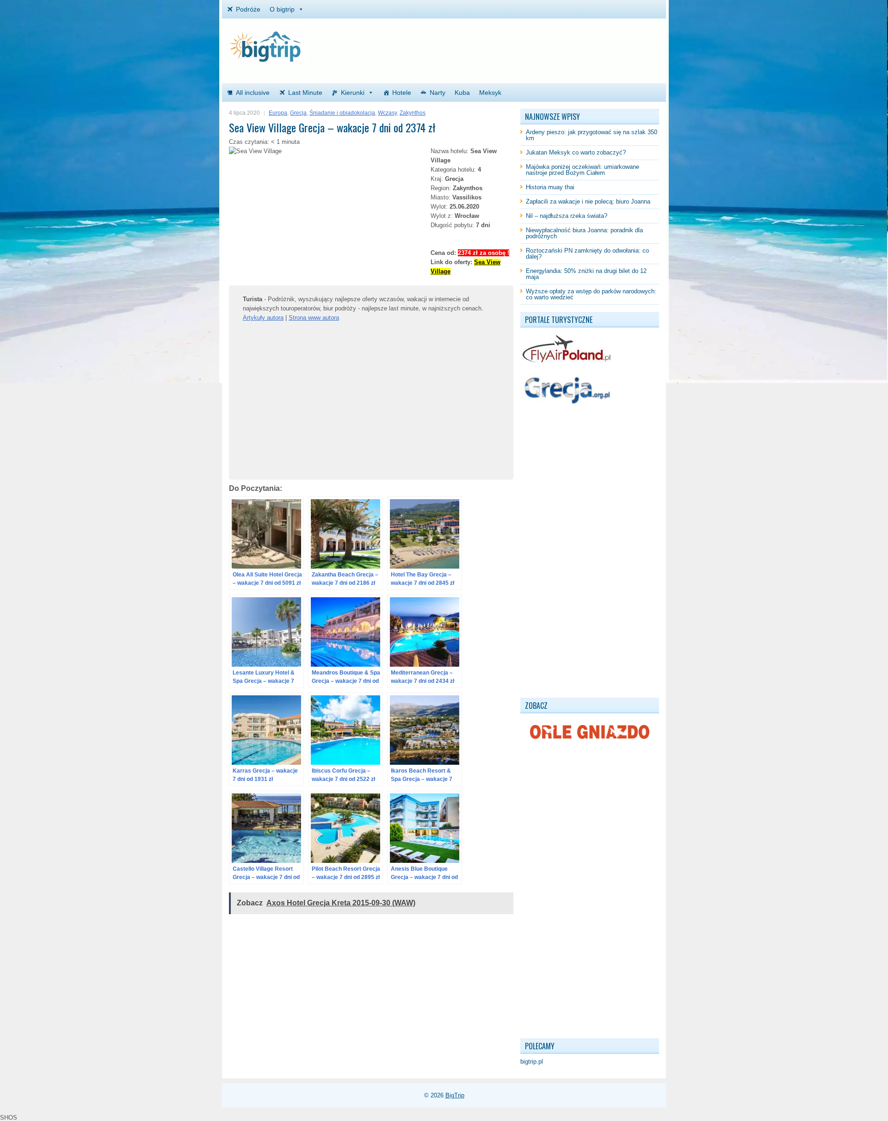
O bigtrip (282, 9)
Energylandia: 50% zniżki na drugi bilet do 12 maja (586, 273)
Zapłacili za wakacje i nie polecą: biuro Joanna (588, 201)
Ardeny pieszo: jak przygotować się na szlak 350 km (591, 135)
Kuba (462, 92)
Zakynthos (413, 113)
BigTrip (454, 1095)
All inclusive (253, 92)
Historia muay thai (550, 187)
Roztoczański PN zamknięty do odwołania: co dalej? (587, 253)
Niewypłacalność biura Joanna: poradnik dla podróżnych (584, 233)
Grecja (298, 113)
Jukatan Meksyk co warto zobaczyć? (576, 152)
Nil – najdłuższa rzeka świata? (566, 215)
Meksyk (490, 92)
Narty (437, 92)
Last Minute (305, 92)
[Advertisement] (551, 44)
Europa (278, 113)
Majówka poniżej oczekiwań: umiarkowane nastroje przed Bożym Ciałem (582, 169)
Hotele (401, 92)
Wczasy (387, 113)
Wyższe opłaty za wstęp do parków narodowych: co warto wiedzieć (591, 294)
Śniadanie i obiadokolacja (342, 113)
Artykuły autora (263, 317)
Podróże (248, 9)
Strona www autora (314, 317)
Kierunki (352, 92)
